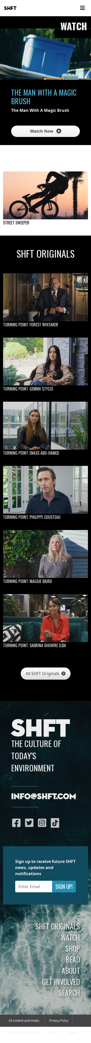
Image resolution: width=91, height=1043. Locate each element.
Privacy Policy (58, 1020)
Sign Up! (64, 886)
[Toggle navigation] (82, 8)
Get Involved (61, 981)
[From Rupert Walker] (45, 195)
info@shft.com (43, 797)
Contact (72, 1033)
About (71, 970)
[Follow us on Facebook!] (17, 822)
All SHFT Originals (43, 673)
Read (73, 959)
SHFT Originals (57, 926)
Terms (53, 1033)
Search (69, 992)
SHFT (10, 8)
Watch (70, 937)
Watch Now (42, 131)
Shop (72, 948)
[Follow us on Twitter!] (30, 822)
